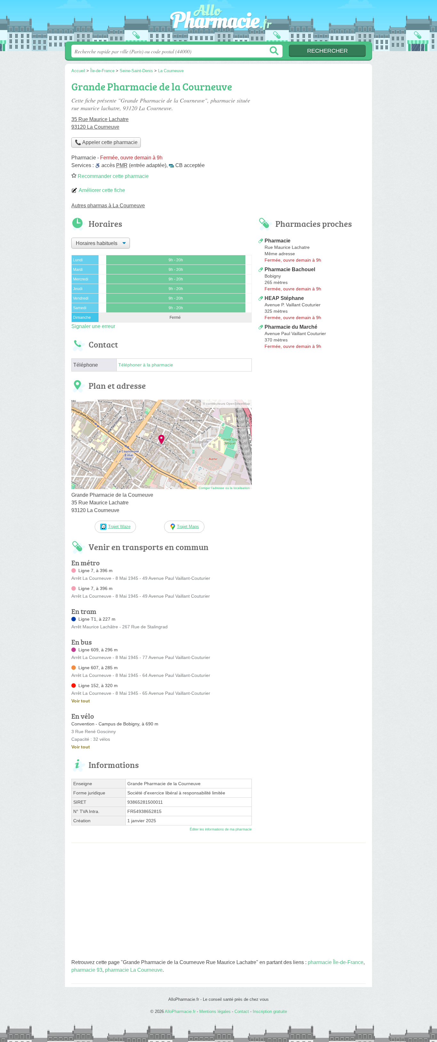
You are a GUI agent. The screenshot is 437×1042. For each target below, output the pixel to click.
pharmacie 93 (86, 970)
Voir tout (80, 700)
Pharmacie (277, 240)
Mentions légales (215, 1011)
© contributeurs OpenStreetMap (226, 403)
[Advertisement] (312, 404)
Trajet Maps (188, 526)
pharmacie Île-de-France (335, 962)
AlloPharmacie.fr (218, 22)
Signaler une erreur (93, 326)
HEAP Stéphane (284, 298)
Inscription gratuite (270, 1011)
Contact (241, 1011)
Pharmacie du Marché (291, 327)
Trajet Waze (119, 526)
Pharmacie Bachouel (290, 269)
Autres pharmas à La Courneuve (108, 205)
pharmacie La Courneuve (134, 970)
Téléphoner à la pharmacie (145, 365)
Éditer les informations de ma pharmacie (221, 829)
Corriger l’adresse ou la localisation (224, 488)
